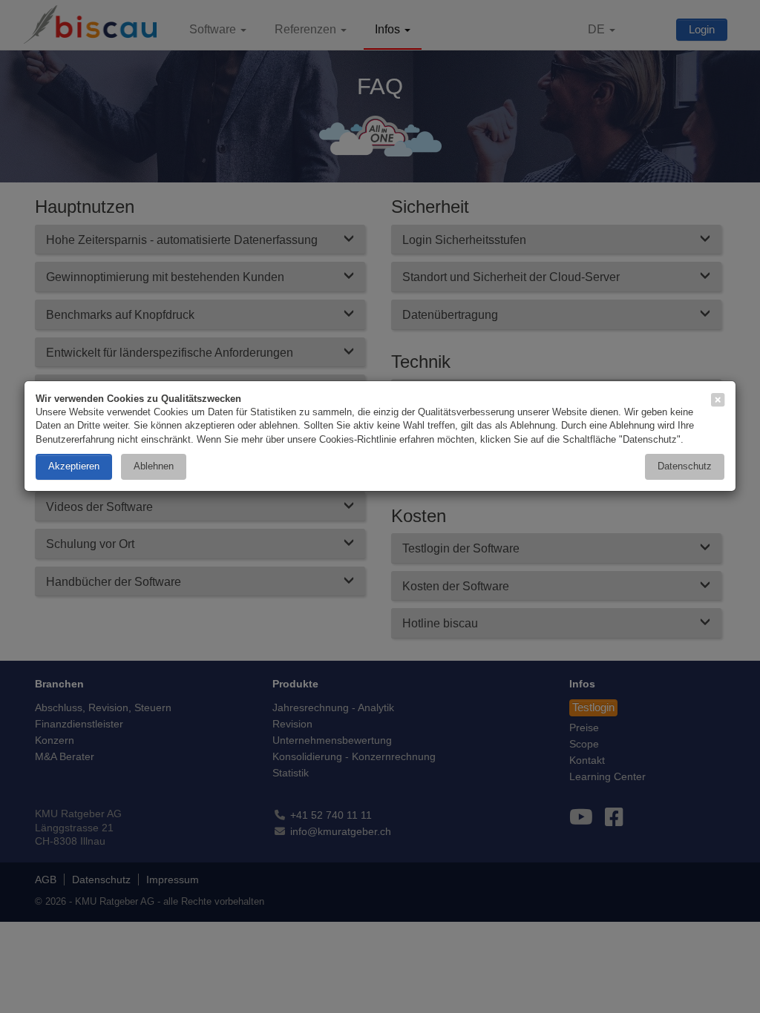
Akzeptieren (73, 466)
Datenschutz (685, 466)
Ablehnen (154, 466)
